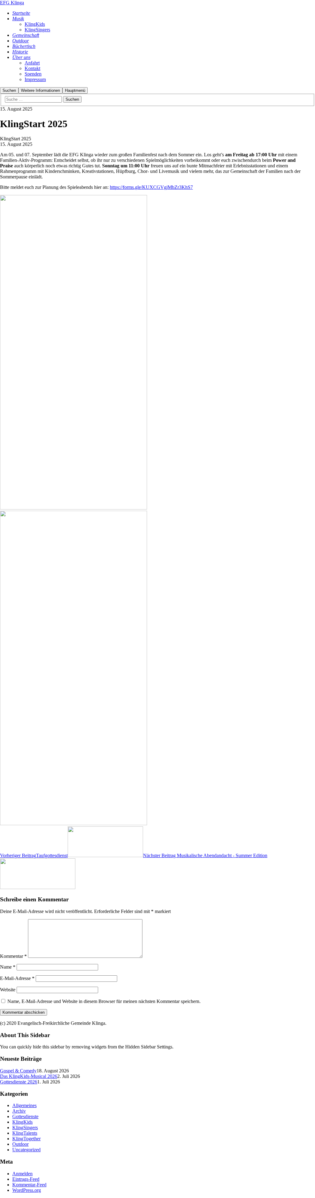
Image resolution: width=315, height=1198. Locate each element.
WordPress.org (26, 1190)
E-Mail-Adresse (17, 978)
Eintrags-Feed (25, 1179)
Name (7, 967)
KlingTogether (26, 1138)
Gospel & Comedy (18, 1070)
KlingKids (22, 1122)
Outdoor (20, 1144)
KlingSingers (25, 1127)
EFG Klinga (12, 2)
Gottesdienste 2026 (18, 1081)
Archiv (19, 1111)
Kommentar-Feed (29, 1184)
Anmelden (22, 1173)
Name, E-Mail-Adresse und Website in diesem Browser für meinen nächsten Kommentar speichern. (104, 1001)
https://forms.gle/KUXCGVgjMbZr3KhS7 (151, 187)
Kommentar (13, 956)
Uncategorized (26, 1149)
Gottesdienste (25, 1116)
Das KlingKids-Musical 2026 (28, 1076)
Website (7, 989)
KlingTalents (24, 1133)
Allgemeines (24, 1105)
